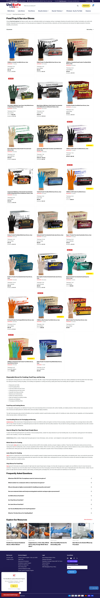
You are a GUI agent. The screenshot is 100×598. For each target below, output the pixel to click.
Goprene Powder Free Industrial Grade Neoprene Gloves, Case (77, 277)
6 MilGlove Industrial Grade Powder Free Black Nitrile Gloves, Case (78, 63)
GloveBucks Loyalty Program (24, 563)
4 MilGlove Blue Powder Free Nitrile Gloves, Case (48, 320)
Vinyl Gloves (31, 11)
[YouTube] (71, 558)
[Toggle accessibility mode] (93, 1)
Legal (43, 555)
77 (15, 63)
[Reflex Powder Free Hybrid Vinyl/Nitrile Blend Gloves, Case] (50, 346)
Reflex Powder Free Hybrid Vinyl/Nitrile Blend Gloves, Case (49, 362)
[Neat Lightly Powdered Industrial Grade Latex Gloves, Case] (50, 262)
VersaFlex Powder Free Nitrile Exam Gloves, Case (77, 105)
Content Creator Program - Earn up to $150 (27, 557)
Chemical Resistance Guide (24, 568)
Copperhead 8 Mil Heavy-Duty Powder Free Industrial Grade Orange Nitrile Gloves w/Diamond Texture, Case (20, 192)
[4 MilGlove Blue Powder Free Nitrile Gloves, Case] (50, 305)
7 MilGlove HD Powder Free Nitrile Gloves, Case (77, 148)
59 (73, 65)
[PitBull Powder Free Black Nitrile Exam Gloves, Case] (50, 47)
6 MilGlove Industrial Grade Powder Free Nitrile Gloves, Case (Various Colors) (20, 362)
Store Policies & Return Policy (48, 557)
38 (44, 279)
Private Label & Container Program (26, 570)
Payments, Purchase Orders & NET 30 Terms (52, 561)
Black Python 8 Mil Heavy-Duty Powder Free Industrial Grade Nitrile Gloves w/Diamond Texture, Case (49, 106)
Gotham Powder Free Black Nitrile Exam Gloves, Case (19, 235)
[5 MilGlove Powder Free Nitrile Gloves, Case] (20, 47)
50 (44, 236)
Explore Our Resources (23, 564)
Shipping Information (46, 559)
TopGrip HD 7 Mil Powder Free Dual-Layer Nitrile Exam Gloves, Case (49, 149)
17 (73, 150)
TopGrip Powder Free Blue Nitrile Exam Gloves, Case (49, 191)
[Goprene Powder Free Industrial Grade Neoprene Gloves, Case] (79, 262)
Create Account (9, 559)
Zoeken (78, 5)
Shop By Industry (42, 11)
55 (15, 108)
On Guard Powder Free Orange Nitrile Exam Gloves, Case (20, 320)
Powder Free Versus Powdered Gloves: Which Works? (15, 543)
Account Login (9, 557)
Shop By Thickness (57, 11)
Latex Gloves (21, 11)
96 (15, 194)
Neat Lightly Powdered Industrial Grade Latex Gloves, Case (49, 277)
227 (73, 107)
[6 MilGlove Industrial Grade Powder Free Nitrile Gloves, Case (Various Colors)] (20, 346)
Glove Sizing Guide (22, 566)
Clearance (88, 11)
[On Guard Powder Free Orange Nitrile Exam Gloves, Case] (20, 305)
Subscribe (71, 571)
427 (44, 63)
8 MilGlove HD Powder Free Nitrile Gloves (76, 191)
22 (73, 321)
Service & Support (22, 555)
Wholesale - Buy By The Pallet (74, 11)
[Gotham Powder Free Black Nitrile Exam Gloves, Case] (20, 220)
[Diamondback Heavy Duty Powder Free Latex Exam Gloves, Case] (20, 133)
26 (15, 321)
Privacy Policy (45, 564)
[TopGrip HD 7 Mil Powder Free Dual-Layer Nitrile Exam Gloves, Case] (50, 133)
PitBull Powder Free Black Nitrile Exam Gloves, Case (49, 62)
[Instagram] (67, 558)
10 (73, 193)
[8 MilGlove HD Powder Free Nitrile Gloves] (79, 177)
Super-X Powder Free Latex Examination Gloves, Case (78, 235)
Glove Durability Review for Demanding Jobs (59, 543)
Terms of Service (46, 563)
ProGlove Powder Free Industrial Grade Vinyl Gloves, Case (19, 277)
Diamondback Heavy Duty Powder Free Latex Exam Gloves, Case (19, 149)
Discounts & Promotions (23, 561)
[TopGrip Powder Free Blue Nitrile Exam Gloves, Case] (50, 177)
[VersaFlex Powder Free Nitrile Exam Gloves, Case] (79, 90)
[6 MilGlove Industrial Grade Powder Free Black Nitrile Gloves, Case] (79, 47)
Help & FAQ (20, 559)
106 (44, 151)
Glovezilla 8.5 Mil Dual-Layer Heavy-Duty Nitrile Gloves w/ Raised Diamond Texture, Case (20, 106)
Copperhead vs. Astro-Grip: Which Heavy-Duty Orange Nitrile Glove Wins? (39, 544)
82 (44, 193)
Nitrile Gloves (10, 11)
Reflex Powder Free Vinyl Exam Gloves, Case (76, 320)
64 (15, 236)
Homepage (8, 14)
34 (73, 236)
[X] (76, 558)
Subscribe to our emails (72, 564)
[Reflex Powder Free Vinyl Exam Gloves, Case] (79, 305)
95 (15, 151)
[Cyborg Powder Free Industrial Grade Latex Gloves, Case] (50, 220)
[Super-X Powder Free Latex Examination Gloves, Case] (79, 220)
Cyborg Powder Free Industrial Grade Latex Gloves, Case (50, 235)
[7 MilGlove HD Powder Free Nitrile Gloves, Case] (79, 133)
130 (44, 108)
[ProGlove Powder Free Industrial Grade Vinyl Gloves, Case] (20, 262)
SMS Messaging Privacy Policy (49, 566)
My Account (86, 5)
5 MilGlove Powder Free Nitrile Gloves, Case (17, 62)
